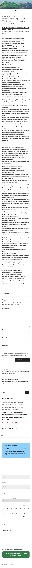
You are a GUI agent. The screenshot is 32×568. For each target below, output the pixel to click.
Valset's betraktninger (11, 3)
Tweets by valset (7, 530)
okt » (24, 516)
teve (15, 16)
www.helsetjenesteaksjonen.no (14, 31)
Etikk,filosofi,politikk (12, 292)
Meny (16, 10)
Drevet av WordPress (7, 564)
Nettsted (5, 345)
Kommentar (6, 308)
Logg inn (4, 493)
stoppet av (16, 555)
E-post (4, 337)
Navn (4, 330)
